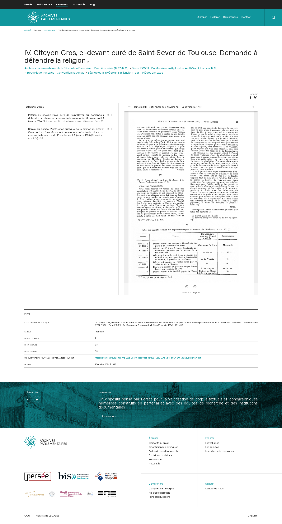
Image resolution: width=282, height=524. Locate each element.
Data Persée (79, 4)
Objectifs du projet (159, 443)
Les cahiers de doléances (219, 451)
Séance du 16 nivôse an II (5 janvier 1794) (113, 72)
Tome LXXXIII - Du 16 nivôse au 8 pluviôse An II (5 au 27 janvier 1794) (175, 68)
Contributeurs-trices (160, 455)
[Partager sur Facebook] (250, 97)
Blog (92, 4)
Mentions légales (47, 515)
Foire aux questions (159, 496)
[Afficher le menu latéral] (129, 107)
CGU (27, 515)
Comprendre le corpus (161, 488)
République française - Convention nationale (55, 72)
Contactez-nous (214, 488)
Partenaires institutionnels (163, 451)
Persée (28, 4)
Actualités (154, 463)
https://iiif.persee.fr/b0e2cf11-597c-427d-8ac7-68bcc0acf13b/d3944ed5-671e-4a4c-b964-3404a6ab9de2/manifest (148, 357)
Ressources (155, 459)
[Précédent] (187, 287)
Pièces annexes (152, 72)
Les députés (212, 447)
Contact (246, 17)
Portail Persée (44, 4)
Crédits (253, 515)
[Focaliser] (111, 115)
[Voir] (88, 60)
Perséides (62, 4)
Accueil (27, 30)
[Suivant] (195, 287)
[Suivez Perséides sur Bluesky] (37, 399)
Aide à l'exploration (159, 492)
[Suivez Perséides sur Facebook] (27, 399)
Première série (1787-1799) (111, 68)
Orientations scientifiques (163, 447)
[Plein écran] (253, 107)
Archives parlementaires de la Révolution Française (57, 68)
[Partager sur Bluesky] (255, 97)
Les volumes (49, 30)
